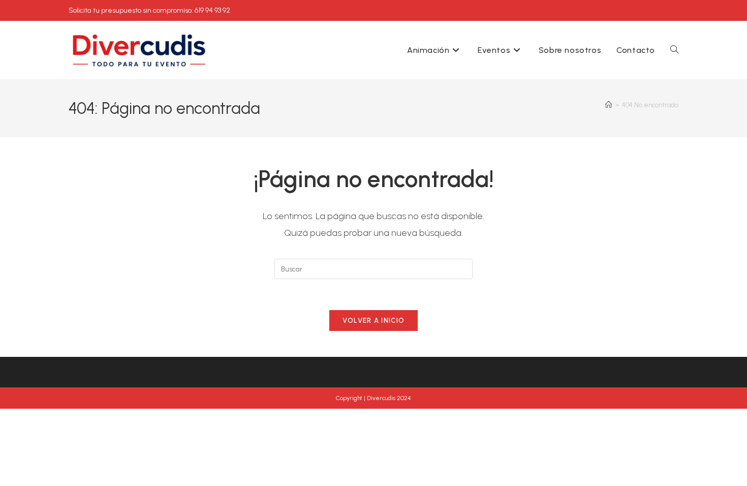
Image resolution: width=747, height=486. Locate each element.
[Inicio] (608, 105)
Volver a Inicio (374, 320)
